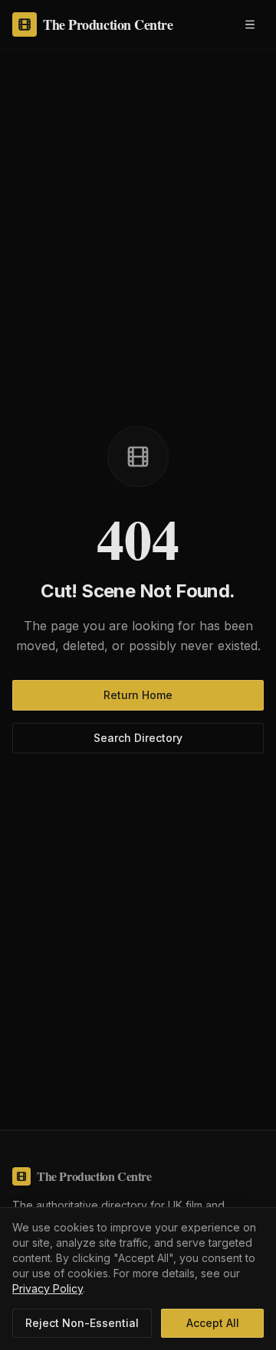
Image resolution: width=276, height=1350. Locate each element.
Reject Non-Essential (82, 1322)
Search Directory (138, 737)
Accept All (212, 1322)
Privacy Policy (47, 1288)
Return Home (138, 694)
